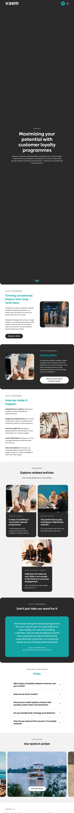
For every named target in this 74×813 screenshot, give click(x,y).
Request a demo (14, 336)
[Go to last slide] (11, 774)
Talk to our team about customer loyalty (54, 380)
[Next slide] (63, 774)
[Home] (11, 3)
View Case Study (37, 789)
